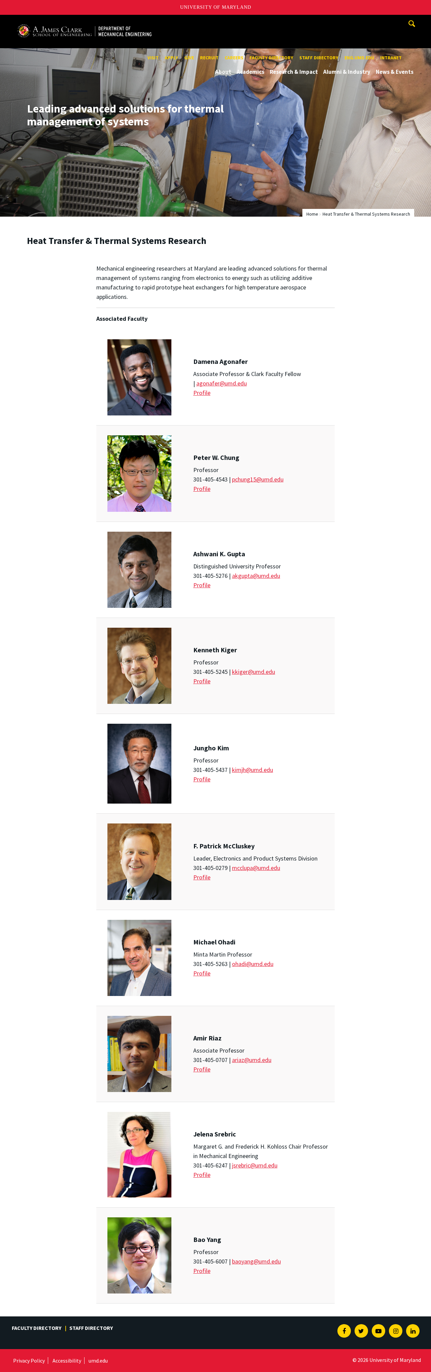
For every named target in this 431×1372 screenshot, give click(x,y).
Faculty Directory (271, 58)
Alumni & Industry (346, 71)
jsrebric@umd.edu (254, 1165)
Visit (153, 58)
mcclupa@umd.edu (256, 868)
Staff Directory (318, 58)
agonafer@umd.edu (221, 383)
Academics (250, 71)
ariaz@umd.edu (251, 1060)
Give (189, 58)
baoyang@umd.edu (256, 1261)
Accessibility (67, 1360)
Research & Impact (294, 71)
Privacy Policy (29, 1360)
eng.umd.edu (359, 58)
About (223, 71)
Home (312, 214)
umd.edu (98, 1360)
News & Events (394, 71)
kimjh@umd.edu (252, 770)
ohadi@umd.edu (252, 964)
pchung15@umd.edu (258, 479)
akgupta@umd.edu (256, 576)
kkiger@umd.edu (253, 672)
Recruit (209, 58)
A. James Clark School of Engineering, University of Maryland (84, 21)
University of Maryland (215, 7)
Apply (171, 58)
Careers (234, 58)
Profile (201, 393)
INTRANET (391, 58)
